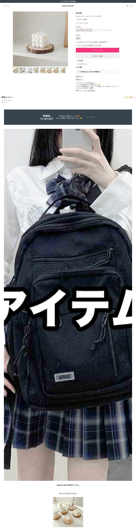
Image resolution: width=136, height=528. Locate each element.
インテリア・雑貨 (82, 19)
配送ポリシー (79, 79)
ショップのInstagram (89, 90)
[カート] (131, 6)
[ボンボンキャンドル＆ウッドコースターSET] (68, 512)
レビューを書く (128, 97)
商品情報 (80, 60)
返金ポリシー (79, 76)
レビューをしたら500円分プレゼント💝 (89, 45)
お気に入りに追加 (97, 56)
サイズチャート (82, 64)
